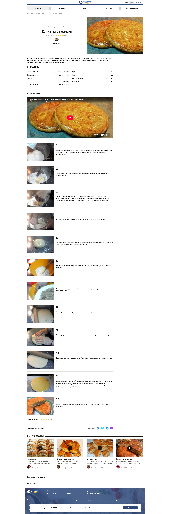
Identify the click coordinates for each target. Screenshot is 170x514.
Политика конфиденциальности (115, 491)
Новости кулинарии (131, 8)
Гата (48, 13)
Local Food (108, 8)
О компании (50, 491)
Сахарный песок (32, 75)
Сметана (30, 78)
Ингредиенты (101, 500)
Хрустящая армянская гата (65, 459)
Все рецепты (31, 483)
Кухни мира (79, 500)
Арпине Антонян (125, 465)
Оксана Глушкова (36, 465)
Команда (69, 491)
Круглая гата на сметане (124, 459)
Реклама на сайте (51, 493)
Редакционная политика (93, 493)
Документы (70, 493)
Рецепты (38, 8)
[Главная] (28, 13)
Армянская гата (92, 459)
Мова (126, 2)
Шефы (85, 8)
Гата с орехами (31, 459)
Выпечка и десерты (41, 13)
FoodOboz (30, 500)
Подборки (89, 500)
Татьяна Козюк (65, 465)
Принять (130, 508)
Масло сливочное (77, 78)
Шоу (28, 509)
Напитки (62, 8)
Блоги (29, 505)
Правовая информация (93, 491)
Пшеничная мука (32, 72)
